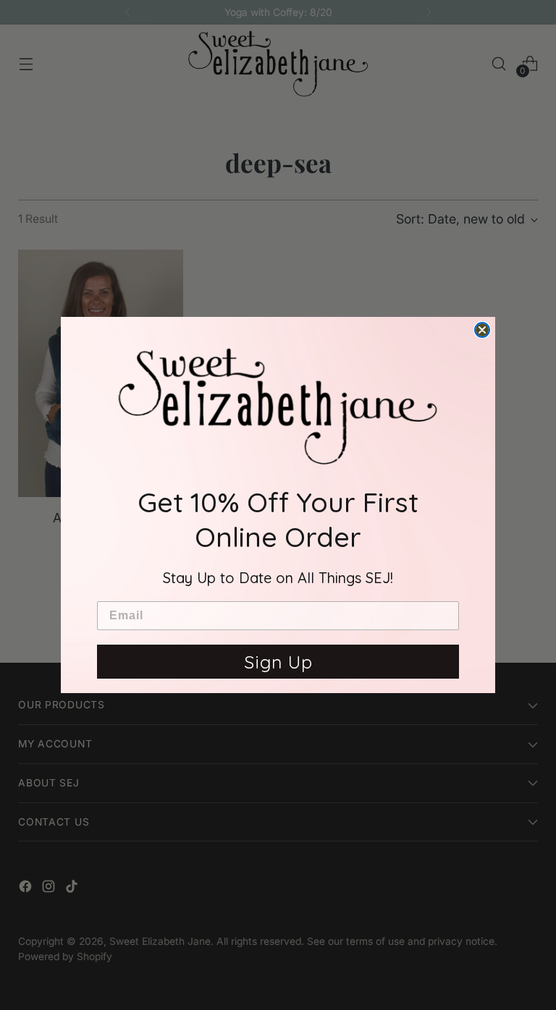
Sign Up (278, 661)
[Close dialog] (482, 330)
